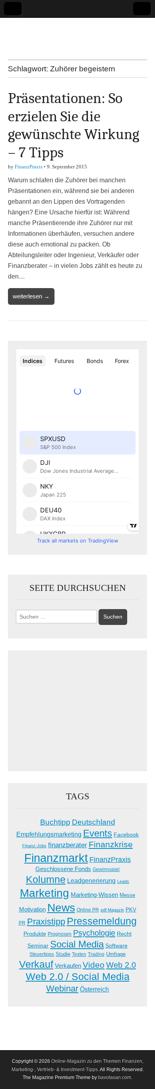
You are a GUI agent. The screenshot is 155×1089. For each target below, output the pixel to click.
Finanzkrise (111, 844)
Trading (96, 954)
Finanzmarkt (56, 857)
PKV (131, 910)
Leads (123, 881)
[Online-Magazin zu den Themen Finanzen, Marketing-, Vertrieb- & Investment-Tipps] (77, 33)
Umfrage (116, 954)
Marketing (44, 893)
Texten (79, 954)
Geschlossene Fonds (63, 869)
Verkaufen (68, 965)
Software (116, 945)
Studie (63, 954)
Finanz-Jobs (34, 845)
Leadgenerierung (91, 880)
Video (94, 965)
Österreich (94, 989)
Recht (124, 933)
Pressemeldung (102, 921)
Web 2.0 (121, 965)
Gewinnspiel (106, 869)
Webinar (62, 988)
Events (97, 833)
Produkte (34, 933)
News (61, 907)
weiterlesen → (31, 296)
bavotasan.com (114, 1077)
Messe (127, 895)
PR (22, 923)
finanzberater (67, 845)
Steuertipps (41, 954)
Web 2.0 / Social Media (78, 976)
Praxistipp (46, 922)
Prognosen (60, 934)
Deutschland (93, 822)
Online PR (88, 910)
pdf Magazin (112, 910)
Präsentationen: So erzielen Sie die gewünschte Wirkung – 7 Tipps (73, 125)
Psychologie (94, 933)
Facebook (126, 834)
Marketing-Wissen (94, 894)
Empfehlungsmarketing (48, 834)
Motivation (32, 909)
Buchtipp (55, 822)
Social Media (77, 944)
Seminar (37, 946)
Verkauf (36, 964)
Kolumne (46, 879)
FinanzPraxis (29, 167)
